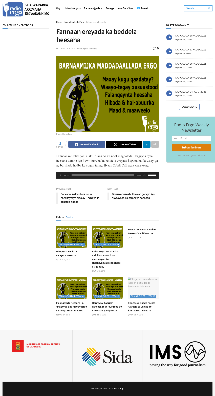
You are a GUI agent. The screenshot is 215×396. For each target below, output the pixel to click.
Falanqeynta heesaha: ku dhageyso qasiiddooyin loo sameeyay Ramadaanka (71, 306)
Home (59, 22)
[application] (107, 175)
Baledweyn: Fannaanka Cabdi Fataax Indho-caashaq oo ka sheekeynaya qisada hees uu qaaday (106, 259)
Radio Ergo (119, 388)
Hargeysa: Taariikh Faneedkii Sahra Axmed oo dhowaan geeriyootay (107, 306)
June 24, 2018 (66, 48)
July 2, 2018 (135, 238)
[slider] (152, 175)
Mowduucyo (72, 8)
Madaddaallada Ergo (74, 22)
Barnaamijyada (92, 8)
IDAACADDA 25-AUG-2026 (190, 77)
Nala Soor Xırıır (125, 8)
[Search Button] (209, 8)
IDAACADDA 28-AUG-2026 (190, 35)
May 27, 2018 (64, 315)
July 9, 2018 (99, 271)
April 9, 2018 (100, 315)
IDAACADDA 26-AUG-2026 (190, 63)
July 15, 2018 (64, 260)
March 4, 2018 (136, 315)
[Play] (60, 175)
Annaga (110, 8)
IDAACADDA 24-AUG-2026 (190, 91)
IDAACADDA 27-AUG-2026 (190, 49)
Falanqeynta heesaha (96, 22)
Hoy (58, 8)
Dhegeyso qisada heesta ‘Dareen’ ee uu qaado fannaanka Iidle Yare (141, 306)
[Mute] (144, 175)
